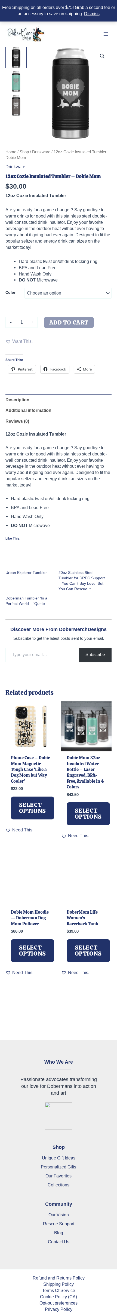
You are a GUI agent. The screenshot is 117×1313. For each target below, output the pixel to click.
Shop (24, 151)
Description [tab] (17, 399)
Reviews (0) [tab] (17, 421)
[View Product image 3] (16, 105)
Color (10, 292)
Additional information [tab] (28, 410)
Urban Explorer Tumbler (26, 572)
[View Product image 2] (16, 81)
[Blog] (58, 1233)
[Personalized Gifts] (58, 1167)
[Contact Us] (58, 1242)
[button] (102, 56)
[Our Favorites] (58, 1176)
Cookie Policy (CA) (58, 1296)
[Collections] (58, 1185)
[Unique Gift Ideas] (58, 1158)
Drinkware (41, 151)
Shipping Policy (58, 1284)
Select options (32, 808)
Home (10, 151)
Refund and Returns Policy (59, 1277)
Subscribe (95, 654)
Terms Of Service (58, 1290)
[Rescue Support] (58, 1224)
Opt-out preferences (58, 1302)
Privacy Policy (58, 1309)
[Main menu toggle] (106, 34)
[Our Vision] (58, 1215)
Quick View (31, 745)
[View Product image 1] (16, 57)
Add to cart (69, 322)
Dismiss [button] (92, 13)
